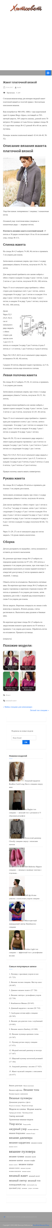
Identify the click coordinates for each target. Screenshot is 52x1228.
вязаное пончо (14, 1168)
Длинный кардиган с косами (22, 1008)
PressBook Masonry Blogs (41, 1225)
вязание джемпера (20, 1138)
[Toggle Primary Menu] (48, 72)
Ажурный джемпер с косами (23, 1066)
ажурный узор (18, 1129)
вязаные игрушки (26, 1168)
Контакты (9, 1217)
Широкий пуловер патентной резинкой (27, 1058)
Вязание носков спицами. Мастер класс (26, 982)
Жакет (8, 695)
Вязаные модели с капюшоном (18, 1094)
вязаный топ (34, 1180)
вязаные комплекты (15, 1171)
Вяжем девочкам (15, 1085)
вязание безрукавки (17, 1133)
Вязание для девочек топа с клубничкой (26, 1021)
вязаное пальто (13, 1164)
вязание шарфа (29, 1160)
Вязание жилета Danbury (21, 1029)
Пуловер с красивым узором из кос (25, 974)
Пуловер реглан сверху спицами (24, 1042)
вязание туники (16, 1156)
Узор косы (15, 1124)
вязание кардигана (19, 1142)
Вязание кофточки (15, 1090)
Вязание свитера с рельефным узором (26, 995)
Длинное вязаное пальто (20, 990)
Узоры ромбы (27, 1124)
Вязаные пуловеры (20, 1098)
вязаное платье (26, 1164)
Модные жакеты (34, 1109)
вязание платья (36, 1143)
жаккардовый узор (17, 1184)
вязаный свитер (18, 1180)
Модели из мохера (27, 1106)
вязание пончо (13, 1147)
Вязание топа (31, 1089)
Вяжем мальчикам (28, 1086)
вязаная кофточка (33, 1129)
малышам (24, 1188)
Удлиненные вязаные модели (21, 1119)
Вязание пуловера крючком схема (25, 1034)
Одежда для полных (15, 1113)
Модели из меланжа (15, 1106)
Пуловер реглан (27, 1113)
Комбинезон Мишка (19, 1003)
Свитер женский (16, 1116)
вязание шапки (16, 1160)
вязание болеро (30, 1133)
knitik (19, 87)
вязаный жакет (11, 701)
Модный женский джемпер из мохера (27, 1050)
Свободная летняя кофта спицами (24, 1013)
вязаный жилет (34, 1176)
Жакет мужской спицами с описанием (27, 1071)
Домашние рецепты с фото (19, 1102)
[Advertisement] (26, 39)
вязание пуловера (22, 1151)
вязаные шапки (26, 1171)
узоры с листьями (33, 1188)
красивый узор (15, 1188)
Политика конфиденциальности (25, 1217)
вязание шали (30, 1156)
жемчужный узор (32, 1185)
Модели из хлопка (17, 1108)
